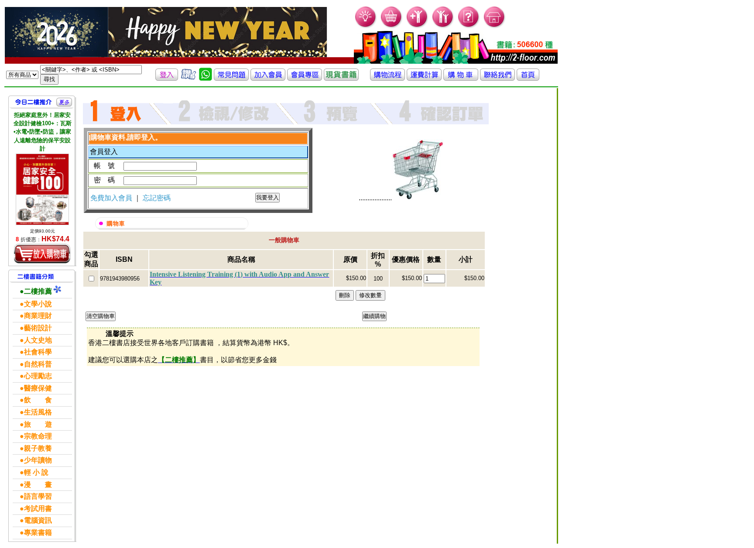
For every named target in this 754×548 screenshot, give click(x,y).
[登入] (166, 78)
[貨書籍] (341, 78)
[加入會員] (417, 26)
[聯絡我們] (497, 78)
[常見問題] (469, 26)
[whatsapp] (205, 78)
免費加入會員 (112, 198)
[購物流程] (387, 78)
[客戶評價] (188, 78)
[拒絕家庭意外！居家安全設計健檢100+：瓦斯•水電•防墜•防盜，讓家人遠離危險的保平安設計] (42, 189)
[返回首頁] (528, 78)
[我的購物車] (392, 26)
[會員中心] (443, 26)
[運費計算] (424, 78)
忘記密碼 (157, 198)
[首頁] (495, 26)
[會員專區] (304, 78)
